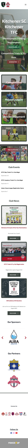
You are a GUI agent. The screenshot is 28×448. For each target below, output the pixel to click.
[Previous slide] (2, 337)
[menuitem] (14, 406)
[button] (25, 4)
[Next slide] (25, 337)
